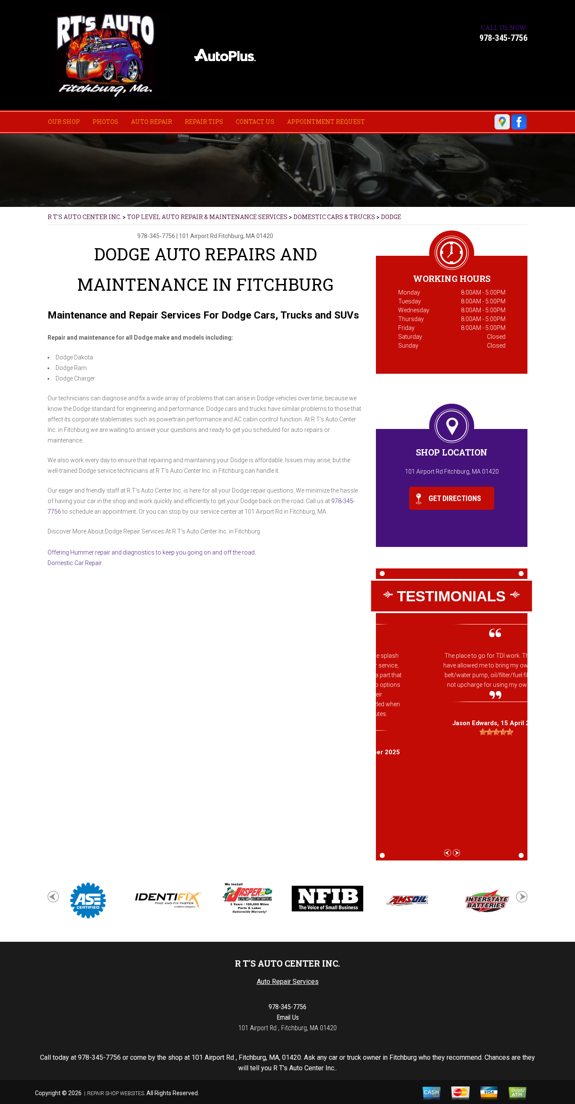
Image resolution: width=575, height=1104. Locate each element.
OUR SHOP (64, 122)
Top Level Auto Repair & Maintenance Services (207, 217)
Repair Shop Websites (115, 1093)
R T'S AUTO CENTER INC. (84, 217)
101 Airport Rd (198, 236)
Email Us (288, 1017)
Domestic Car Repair (75, 563)
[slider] (452, 732)
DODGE (391, 217)
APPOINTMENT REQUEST (326, 122)
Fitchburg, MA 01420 (245, 236)
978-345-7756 (503, 38)
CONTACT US (255, 122)
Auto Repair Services (288, 982)
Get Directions (454, 498)
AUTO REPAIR (151, 122)
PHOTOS (105, 122)
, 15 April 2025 (451, 723)
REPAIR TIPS (204, 122)
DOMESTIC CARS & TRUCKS (334, 217)
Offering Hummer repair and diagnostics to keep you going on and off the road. (152, 552)
